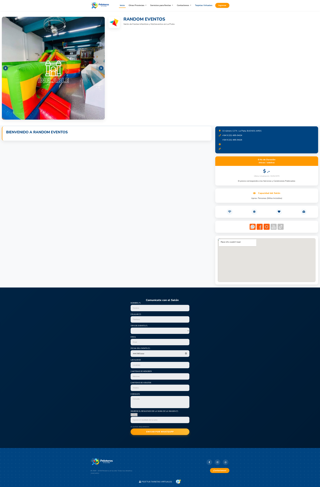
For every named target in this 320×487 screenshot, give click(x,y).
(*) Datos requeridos (140, 427)
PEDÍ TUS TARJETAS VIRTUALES (158, 481)
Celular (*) (136, 314)
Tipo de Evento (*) (139, 326)
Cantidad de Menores (141, 371)
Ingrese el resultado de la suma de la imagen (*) (154, 411)
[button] (5, 68)
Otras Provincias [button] (137, 5)
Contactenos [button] (183, 5)
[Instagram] (217, 462)
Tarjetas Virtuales (203, 5)
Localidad (136, 360)
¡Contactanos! (219, 470)
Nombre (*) (136, 303)
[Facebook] (209, 462)
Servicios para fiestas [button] (161, 5)
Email (133, 337)
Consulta (135, 394)
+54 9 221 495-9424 (232, 135)
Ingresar (222, 5)
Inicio (122, 5)
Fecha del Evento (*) (140, 348)
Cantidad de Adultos (141, 383)
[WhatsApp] (225, 462)
